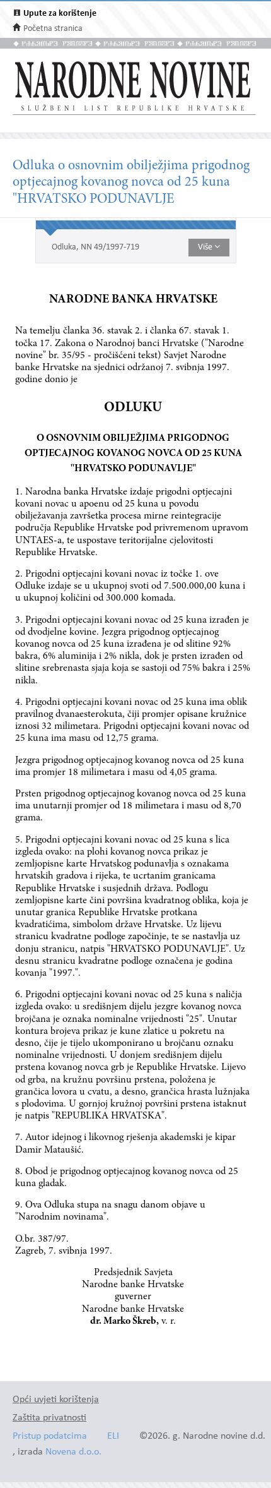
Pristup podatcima (50, 1436)
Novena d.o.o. (73, 1452)
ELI (113, 1436)
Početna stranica (53, 28)
